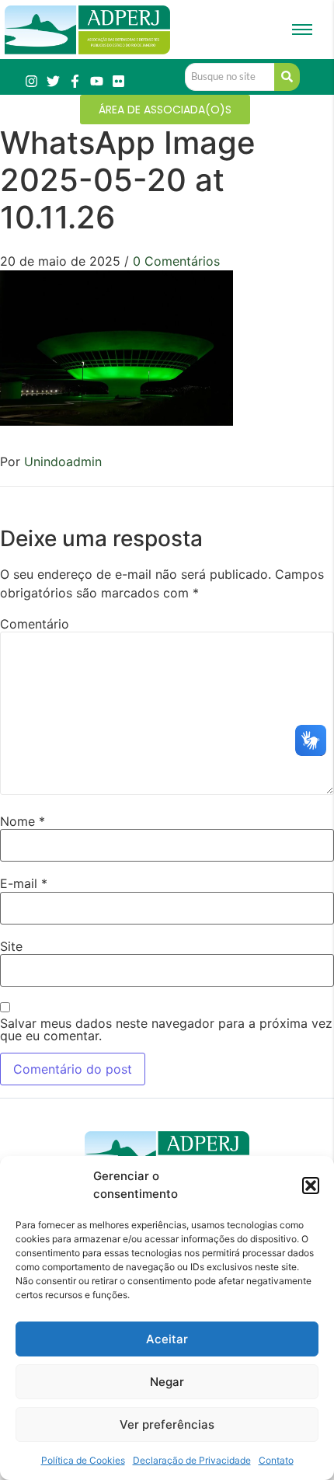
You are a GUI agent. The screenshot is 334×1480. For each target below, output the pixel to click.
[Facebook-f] (75, 81)
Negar (167, 1381)
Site (11, 946)
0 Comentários (176, 261)
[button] (310, 1185)
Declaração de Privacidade (192, 1460)
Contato (276, 1460)
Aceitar (167, 1339)
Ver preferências (167, 1424)
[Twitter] (53, 81)
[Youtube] (96, 81)
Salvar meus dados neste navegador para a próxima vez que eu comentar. (166, 1029)
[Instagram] (31, 81)
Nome (22, 821)
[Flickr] (118, 81)
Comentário (34, 624)
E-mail (23, 883)
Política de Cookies (83, 1460)
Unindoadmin (63, 461)
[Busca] (287, 77)
